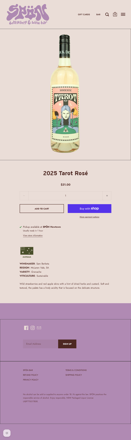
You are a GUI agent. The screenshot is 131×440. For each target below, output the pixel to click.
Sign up (67, 343)
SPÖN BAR (28, 370)
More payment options (89, 216)
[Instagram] (33, 328)
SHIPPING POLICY (74, 374)
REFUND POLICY (30, 374)
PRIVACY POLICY (30, 379)
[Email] (39, 328)
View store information (33, 235)
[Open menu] (123, 14)
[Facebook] (26, 328)
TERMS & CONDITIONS (76, 370)
